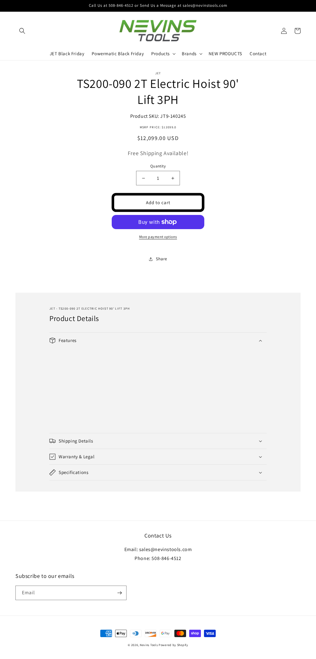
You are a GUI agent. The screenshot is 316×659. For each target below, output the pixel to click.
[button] (22, 31)
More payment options (158, 236)
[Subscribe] (119, 593)
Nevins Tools (149, 645)
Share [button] (161, 259)
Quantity (158, 166)
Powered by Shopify (173, 645)
